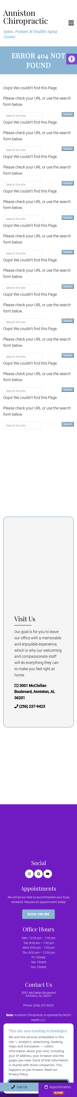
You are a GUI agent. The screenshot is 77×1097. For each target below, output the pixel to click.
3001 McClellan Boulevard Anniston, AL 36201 (38, 994)
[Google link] (38, 874)
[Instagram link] (29, 874)
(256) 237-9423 (32, 706)
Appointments (60, 1089)
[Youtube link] (47, 874)
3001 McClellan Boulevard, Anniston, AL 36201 (34, 691)
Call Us (21, 1087)
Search (67, 114)
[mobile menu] (71, 23)
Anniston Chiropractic (25, 16)
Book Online (38, 914)
